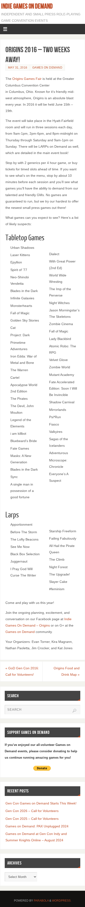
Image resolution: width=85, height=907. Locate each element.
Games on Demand (47, 67)
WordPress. (61, 900)
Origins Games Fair (27, 79)
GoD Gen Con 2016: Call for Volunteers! (22, 671)
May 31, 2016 (17, 67)
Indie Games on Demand (27, 6)
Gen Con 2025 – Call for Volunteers (32, 819)
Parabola (41, 900)
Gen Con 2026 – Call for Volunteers (32, 811)
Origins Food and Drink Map (67, 671)
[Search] (74, 710)
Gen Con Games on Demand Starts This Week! (40, 803)
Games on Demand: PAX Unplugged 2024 (36, 826)
